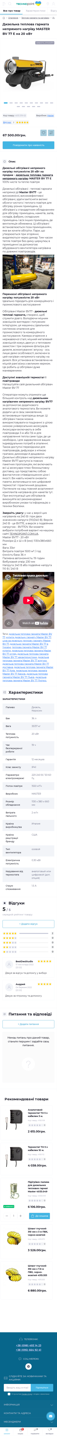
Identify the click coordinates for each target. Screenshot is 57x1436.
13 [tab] (28, 106)
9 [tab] (46, 102)
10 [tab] (51, 102)
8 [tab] (41, 102)
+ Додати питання (28, 1024)
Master (50, 115)
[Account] (53, 3)
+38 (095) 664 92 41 (28, 1349)
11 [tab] (18, 106)
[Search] (9, 3)
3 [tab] (16, 102)
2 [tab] (11, 102)
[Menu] (4, 3)
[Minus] (6, 1216)
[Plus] (20, 1216)
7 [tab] (36, 102)
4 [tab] (21, 102)
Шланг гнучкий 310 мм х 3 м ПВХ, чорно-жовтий (38, 1231)
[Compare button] (51, 133)
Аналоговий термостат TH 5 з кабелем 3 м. (38, 1113)
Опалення (13, 18)
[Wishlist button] (43, 133)
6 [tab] (31, 102)
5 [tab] (26, 102)
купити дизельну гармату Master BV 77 (28, 637)
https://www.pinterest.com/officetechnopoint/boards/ (28, 1366)
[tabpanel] (28, 74)
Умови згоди (27, 1394)
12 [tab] (23, 106)
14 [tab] (33, 106)
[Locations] (47, 3)
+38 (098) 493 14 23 (28, 1345)
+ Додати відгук (28, 923)
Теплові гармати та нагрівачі (35, 18)
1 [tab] (6, 103)
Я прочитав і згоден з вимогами (30, 1394)
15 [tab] (38, 106)
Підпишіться (42, 1387)
